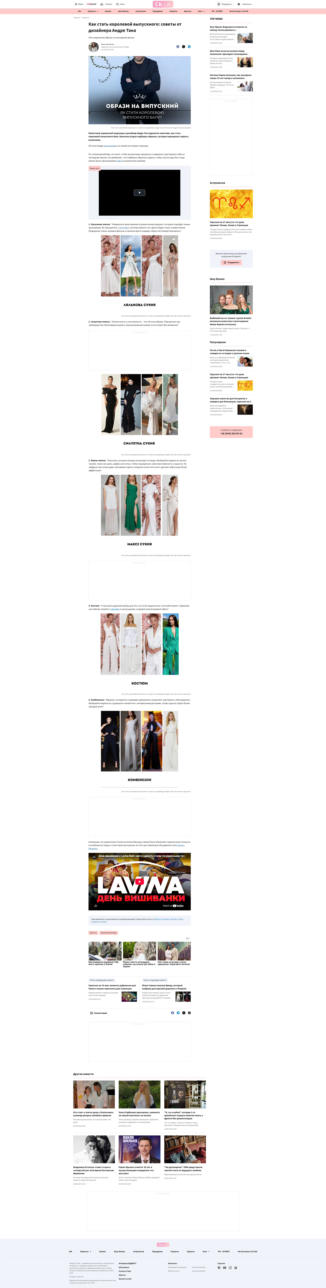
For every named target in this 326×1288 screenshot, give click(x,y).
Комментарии (100, 1013)
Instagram (95, 922)
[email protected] (198, 1267)
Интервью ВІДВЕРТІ (127, 1263)
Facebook (165, 919)
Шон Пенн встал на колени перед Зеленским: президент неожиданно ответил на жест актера (228, 54)
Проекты (92, 11)
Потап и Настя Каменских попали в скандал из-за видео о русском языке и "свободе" (230, 353)
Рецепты (173, 11)
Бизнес (108, 11)
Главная (77, 17)
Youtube (173, 919)
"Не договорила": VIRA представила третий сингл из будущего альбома (183, 1169)
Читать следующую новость (155, 980)
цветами (115, 609)
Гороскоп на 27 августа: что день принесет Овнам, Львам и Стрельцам (229, 224)
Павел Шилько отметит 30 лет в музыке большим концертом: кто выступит (136, 1170)
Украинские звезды (109, 932)
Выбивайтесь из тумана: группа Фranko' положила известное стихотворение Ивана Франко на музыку (231, 321)
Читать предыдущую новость (102, 980)
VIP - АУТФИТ (217, 11)
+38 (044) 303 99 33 (231, 433)
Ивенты (122, 1275)
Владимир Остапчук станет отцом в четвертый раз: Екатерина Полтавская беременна (93, 1170)
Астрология (141, 11)
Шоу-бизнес (123, 11)
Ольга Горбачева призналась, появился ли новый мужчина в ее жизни (139, 1114)
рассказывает (111, 145)
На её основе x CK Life (238, 11)
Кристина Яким (107, 44)
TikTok (103, 922)
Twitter (180, 919)
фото (120, 160)
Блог (200, 11)
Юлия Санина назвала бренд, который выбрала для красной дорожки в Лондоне (164, 987)
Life (79, 11)
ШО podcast (124, 1267)
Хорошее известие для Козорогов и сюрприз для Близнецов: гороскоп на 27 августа (231, 401)
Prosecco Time (125, 1271)
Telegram (157, 919)
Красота (187, 11)
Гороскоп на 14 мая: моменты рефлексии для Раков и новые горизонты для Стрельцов (112, 987)
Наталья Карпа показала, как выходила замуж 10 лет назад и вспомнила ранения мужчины (230, 78)
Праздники (158, 11)
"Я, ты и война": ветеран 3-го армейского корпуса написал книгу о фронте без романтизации (183, 1115)
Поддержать (227, 4)
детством (123, 227)
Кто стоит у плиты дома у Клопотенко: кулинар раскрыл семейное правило (93, 1114)
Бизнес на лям (125, 1279)
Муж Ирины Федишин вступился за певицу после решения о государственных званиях (228, 30)
